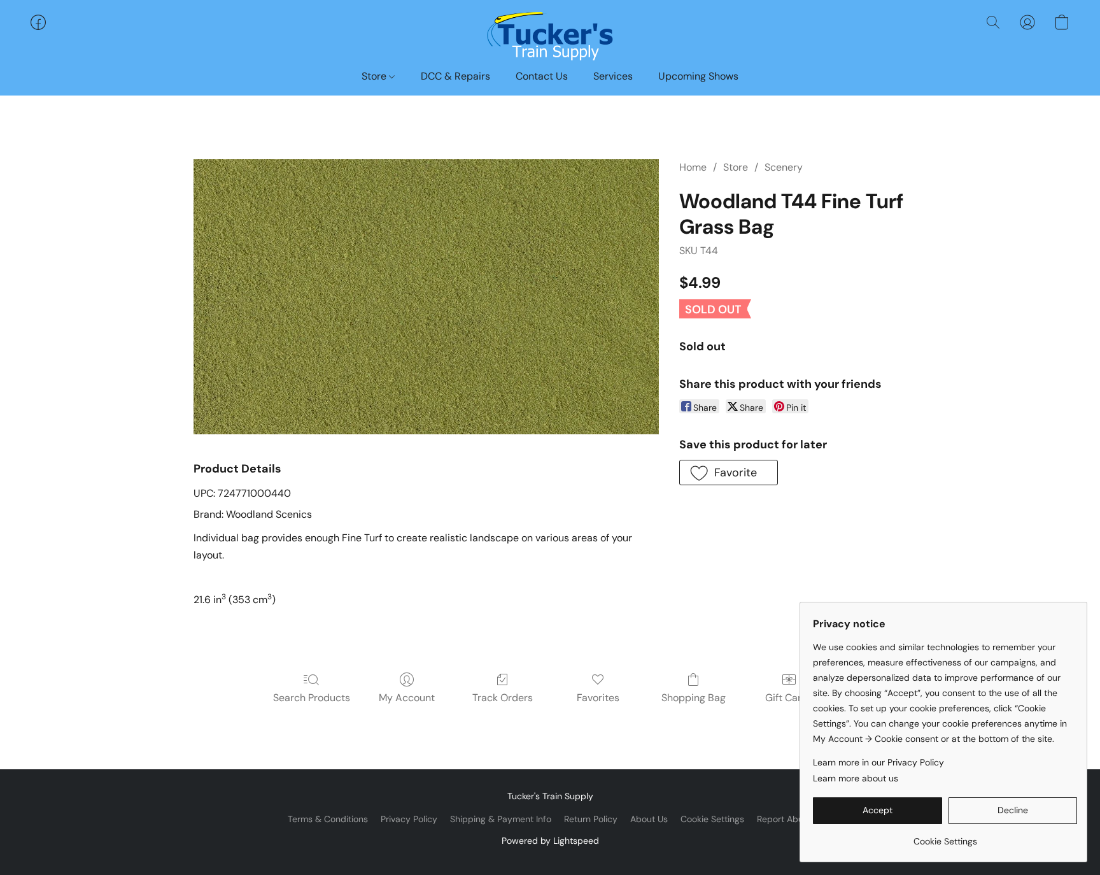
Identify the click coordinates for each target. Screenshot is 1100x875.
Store (375, 76)
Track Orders (502, 697)
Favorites (598, 697)
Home (693, 167)
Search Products (311, 697)
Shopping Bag (693, 697)
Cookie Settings (712, 819)
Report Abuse (785, 819)
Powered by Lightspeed (550, 840)
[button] (550, 35)
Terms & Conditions (328, 819)
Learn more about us (855, 778)
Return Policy (590, 819)
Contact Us (542, 76)
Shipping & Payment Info (500, 819)
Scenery (784, 167)
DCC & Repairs (455, 76)
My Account (407, 697)
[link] (945, 836)
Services (613, 76)
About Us (649, 819)
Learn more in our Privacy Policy (878, 762)
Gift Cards (789, 697)
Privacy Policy (409, 819)
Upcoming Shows (698, 76)
